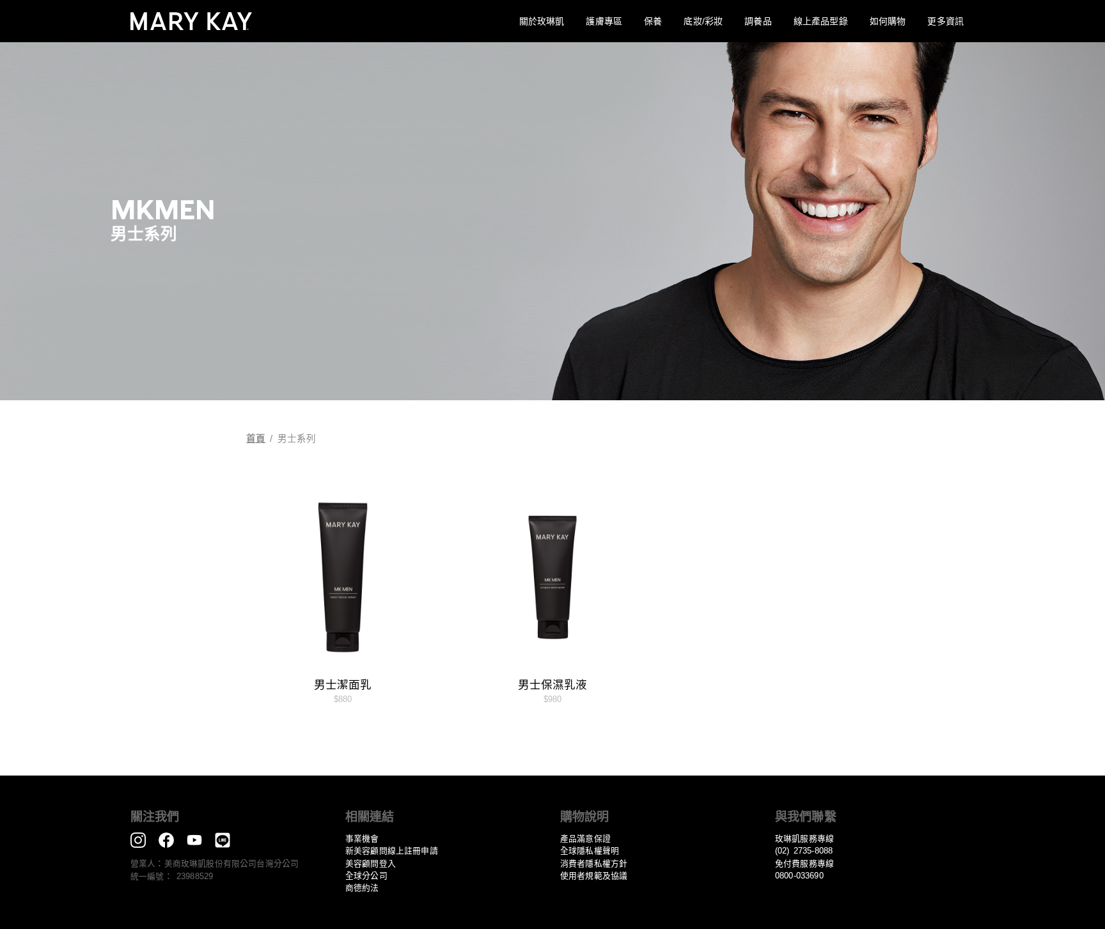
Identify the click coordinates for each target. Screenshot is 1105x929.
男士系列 (297, 438)
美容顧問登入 (370, 863)
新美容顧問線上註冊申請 (391, 850)
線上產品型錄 (821, 21)
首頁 (255, 438)
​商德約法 (362, 888)
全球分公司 (366, 875)
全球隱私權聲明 (589, 850)
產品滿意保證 (585, 838)
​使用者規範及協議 (593, 875)
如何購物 (888, 21)
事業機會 (362, 838)
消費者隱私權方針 (593, 863)
